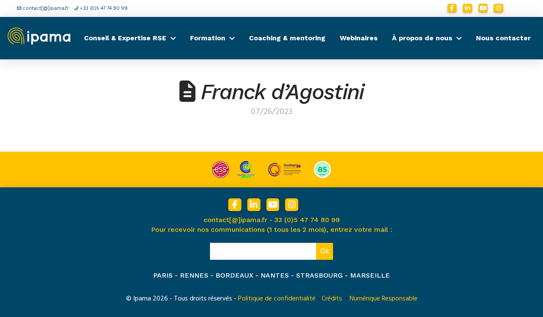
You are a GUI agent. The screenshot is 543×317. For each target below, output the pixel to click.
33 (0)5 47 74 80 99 (307, 220)
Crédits (332, 298)
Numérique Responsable (383, 298)
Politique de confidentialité (277, 298)
